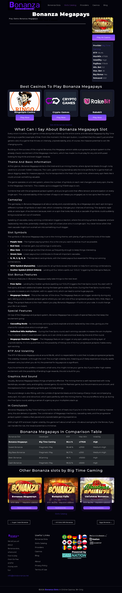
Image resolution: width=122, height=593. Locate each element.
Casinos (96, 5)
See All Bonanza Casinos (61, 125)
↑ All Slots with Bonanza (64, 522)
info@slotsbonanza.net (18, 576)
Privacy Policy (41, 565)
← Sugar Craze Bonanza (19, 522)
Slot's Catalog (70, 5)
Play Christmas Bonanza (96, 508)
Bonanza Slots (54, 5)
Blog (105, 5)
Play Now (24, 117)
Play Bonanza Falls (60, 508)
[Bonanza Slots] (24, 5)
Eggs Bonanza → (105, 522)
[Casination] (74, 555)
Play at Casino (103, 37)
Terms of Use (41, 570)
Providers (84, 5)
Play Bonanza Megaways (24, 508)
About (38, 561)
